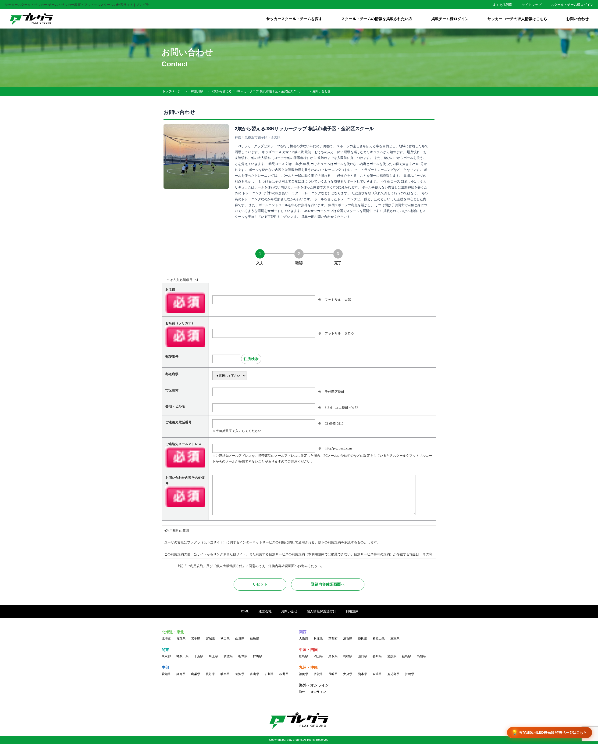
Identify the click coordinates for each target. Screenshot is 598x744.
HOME (244, 611)
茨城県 (228, 656)
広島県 (303, 656)
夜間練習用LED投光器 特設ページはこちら (549, 732)
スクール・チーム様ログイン (572, 5)
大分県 (347, 674)
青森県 (180, 638)
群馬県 (257, 656)
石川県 (269, 674)
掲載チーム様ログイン (450, 19)
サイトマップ (531, 5)
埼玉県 (213, 656)
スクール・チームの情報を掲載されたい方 (376, 19)
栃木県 (242, 656)
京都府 (333, 638)
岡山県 (318, 656)
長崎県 (333, 674)
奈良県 (362, 638)
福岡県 (303, 674)
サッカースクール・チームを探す (294, 19)
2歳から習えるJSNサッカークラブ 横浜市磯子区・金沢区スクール (257, 91)
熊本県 (362, 674)
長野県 (210, 674)
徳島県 (406, 656)
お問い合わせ (577, 19)
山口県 (362, 656)
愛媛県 (391, 656)
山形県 (239, 638)
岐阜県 (225, 674)
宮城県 (210, 638)
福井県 (283, 674)
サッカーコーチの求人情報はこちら (517, 19)
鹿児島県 (393, 674)
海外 (302, 692)
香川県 (377, 656)
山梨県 (195, 674)
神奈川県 (197, 91)
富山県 (254, 674)
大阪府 (303, 638)
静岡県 (180, 674)
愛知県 (166, 674)
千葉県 (198, 656)
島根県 (347, 656)
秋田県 (225, 638)
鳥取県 (333, 656)
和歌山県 (379, 638)
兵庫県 (318, 638)
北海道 (166, 638)
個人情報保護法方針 (321, 611)
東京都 (166, 656)
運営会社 (265, 611)
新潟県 (239, 674)
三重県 (394, 638)
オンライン (318, 692)
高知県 (421, 656)
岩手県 (195, 638)
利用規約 (352, 611)
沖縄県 (409, 674)
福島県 (254, 638)
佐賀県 (318, 674)
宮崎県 (377, 674)
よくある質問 (503, 5)
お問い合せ (289, 611)
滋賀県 (347, 638)
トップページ (171, 91)
